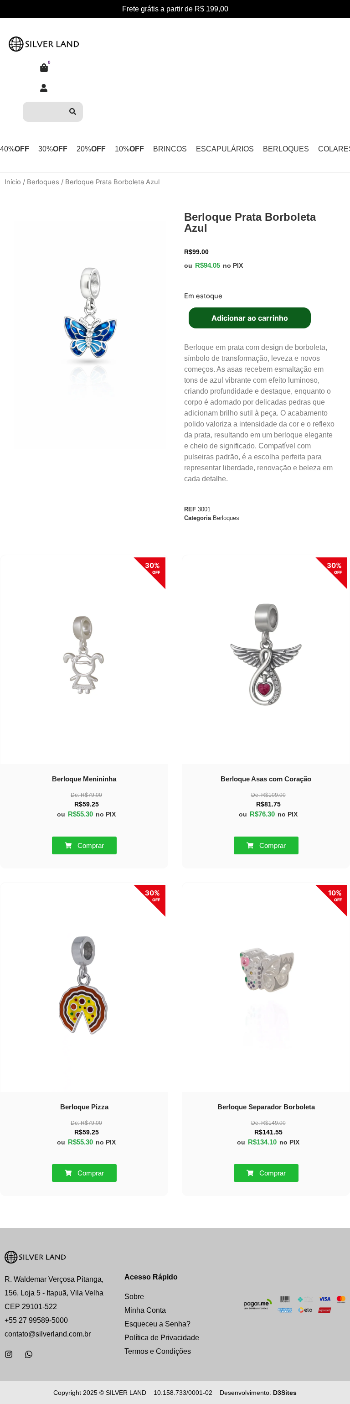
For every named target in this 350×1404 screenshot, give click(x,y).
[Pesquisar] (72, 112)
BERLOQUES (286, 149)
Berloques (43, 182)
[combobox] (42, 112)
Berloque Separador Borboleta (266, 1107)
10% (129, 149)
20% (91, 149)
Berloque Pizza (84, 1107)
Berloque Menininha (84, 779)
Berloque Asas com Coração (266, 779)
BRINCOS (170, 149)
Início (13, 182)
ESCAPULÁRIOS (225, 149)
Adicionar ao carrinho (249, 317)
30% (52, 149)
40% (14, 149)
